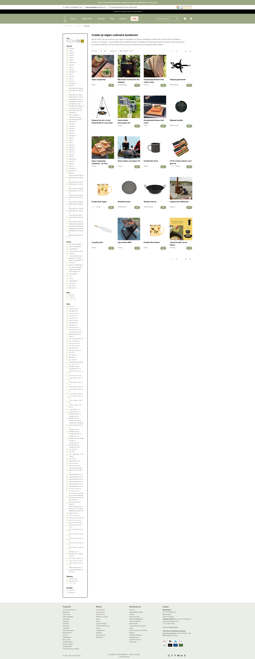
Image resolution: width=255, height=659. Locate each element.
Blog (112, 19)
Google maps (173, 627)
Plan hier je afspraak (169, 633)
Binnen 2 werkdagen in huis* (73, 7)
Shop (73, 19)
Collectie (78, 26)
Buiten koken (87, 19)
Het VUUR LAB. (68, 26)
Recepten (101, 19)
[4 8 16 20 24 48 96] (103, 51)
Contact (122, 19)
